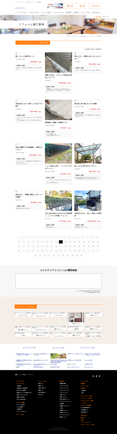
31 (70, 242)
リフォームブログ (85, 386)
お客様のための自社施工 (22, 388)
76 (44, 255)
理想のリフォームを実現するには (24, 392)
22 (28, 242)
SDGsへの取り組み (21, 399)
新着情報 (83, 383)
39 (24, 246)
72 (93, 250)
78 (54, 255)
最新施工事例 (63, 383)
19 (97, 237)
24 (37, 242)
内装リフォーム (63, 396)
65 (60, 250)
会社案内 (83, 388)
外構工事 (62, 403)
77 (49, 255)
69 (79, 250)
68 (74, 250)
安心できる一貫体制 (21, 390)
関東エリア (41, 385)
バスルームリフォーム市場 (87, 400)
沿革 (82, 392)
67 (70, 250)
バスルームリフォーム (65, 390)
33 (79, 242)
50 (74, 246)
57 (24, 250)
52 (84, 246)
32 (74, 242)
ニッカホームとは (20, 383)
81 (67, 255)
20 (19, 242)
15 (78, 237)
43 (42, 246)
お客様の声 (19, 409)
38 (19, 246)
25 (42, 242)
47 (60, 246)
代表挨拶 (19, 385)
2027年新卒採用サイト (86, 407)
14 (74, 237)
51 (79, 246)
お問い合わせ (84, 415)
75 (40, 255)
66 (65, 250)
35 (88, 242)
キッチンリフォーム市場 (86, 396)
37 (97, 242)
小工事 (61, 408)
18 (92, 237)
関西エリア (41, 390)
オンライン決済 (20, 414)
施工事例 (61, 381)
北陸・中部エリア (42, 388)
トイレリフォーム (64, 392)
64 (56, 250)
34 (84, 242)
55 (97, 246)
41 (33, 246)
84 (81, 255)
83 (77, 255)
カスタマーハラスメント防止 (87, 424)
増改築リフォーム (64, 410)
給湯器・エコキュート (65, 405)
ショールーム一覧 (51, 6)
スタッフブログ (84, 381)
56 (19, 250)
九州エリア (41, 394)
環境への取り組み (21, 397)
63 (51, 250)
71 (88, 250)
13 (69, 237)
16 (83, 237)
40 (28, 246)
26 (47, 242)
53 (88, 246)
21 (24, 242)
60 (37, 250)
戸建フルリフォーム (64, 412)
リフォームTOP (20, 381)
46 (56, 246)
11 (60, 237)
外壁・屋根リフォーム (65, 399)
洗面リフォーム (63, 394)
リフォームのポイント (22, 411)
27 (51, 242)
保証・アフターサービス (22, 394)
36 (93, 242)
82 (72, 255)
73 (97, 250)
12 (65, 237)
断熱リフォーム (63, 417)
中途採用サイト (85, 409)
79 (58, 255)
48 (65, 246)
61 (42, 250)
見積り (82, 419)
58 (28, 250)
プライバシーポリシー (86, 422)
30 (65, 242)
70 (84, 250)
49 (70, 246)
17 (88, 237)
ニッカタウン (84, 403)
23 (33, 242)
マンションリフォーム (65, 414)
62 (47, 250)
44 (47, 246)
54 (93, 246)
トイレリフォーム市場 (86, 398)
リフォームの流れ (21, 404)
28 (56, 242)
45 (51, 246)
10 (55, 237)
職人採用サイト (85, 412)
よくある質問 (20, 406)
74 (35, 255)
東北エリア (41, 383)
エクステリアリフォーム (65, 401)
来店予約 (83, 417)
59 (33, 250)
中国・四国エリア (42, 392)
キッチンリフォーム (64, 388)
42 (37, 246)
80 (63, 255)
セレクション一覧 (64, 385)
